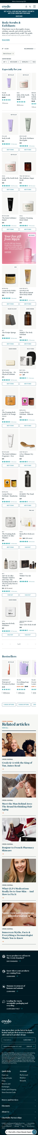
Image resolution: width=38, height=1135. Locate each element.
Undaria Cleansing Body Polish (26, 219)
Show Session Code (9, 1092)
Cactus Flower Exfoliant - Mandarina (9, 495)
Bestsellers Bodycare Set (27, 535)
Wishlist (23, 1078)
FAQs (4, 1081)
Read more (6, 40)
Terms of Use (28, 1125)
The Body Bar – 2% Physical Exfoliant (9, 373)
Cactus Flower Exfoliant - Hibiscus (26, 413)
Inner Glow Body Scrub (28, 625)
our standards (12, 961)
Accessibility (31, 1123)
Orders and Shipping (9, 1089)
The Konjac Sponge (9, 332)
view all (5, 728)
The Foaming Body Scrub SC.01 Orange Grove (9, 414)
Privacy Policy (13, 1063)
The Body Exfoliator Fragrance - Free (9, 455)
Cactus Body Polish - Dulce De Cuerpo (9, 292)
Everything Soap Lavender (23, 683)
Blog (23, 1126)
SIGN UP (29, 1046)
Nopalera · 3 (25, 62)
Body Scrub (6, 95)
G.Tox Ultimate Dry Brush (26, 455)
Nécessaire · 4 (14, 62)
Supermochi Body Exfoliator (8, 624)
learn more (11, 991)
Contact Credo (7, 1078)
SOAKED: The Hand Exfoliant (27, 495)
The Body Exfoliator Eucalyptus (27, 139)
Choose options (9, 704)
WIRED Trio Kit (25, 576)
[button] (26, 7)
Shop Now (19, 16)
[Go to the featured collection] (19, 248)
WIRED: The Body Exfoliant (26, 333)
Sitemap (16, 1126)
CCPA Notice (18, 1125)
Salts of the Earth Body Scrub (23, 96)
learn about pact (13, 1009)
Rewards (23, 1081)
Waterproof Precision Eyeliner (8, 683)
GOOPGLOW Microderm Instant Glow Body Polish (26, 292)
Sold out (28, 547)
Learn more (11, 976)
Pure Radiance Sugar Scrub (27, 179)
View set (10, 595)
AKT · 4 (5, 62)
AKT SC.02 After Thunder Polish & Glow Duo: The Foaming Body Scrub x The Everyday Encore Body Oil (10, 580)
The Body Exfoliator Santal (9, 219)
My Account (24, 1075)
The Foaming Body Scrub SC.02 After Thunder (9, 536)
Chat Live (5, 1075)
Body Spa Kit (24, 372)
